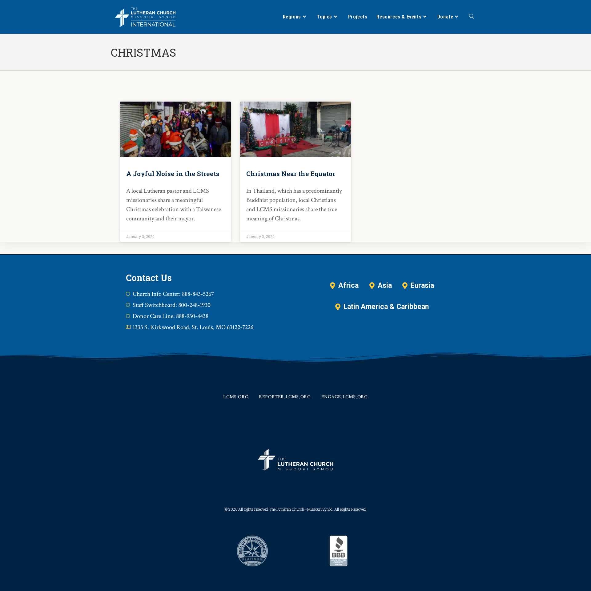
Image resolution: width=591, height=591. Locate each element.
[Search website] (471, 17)
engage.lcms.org (344, 397)
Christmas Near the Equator (290, 173)
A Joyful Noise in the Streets (172, 173)
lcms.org (235, 397)
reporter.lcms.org (285, 397)
